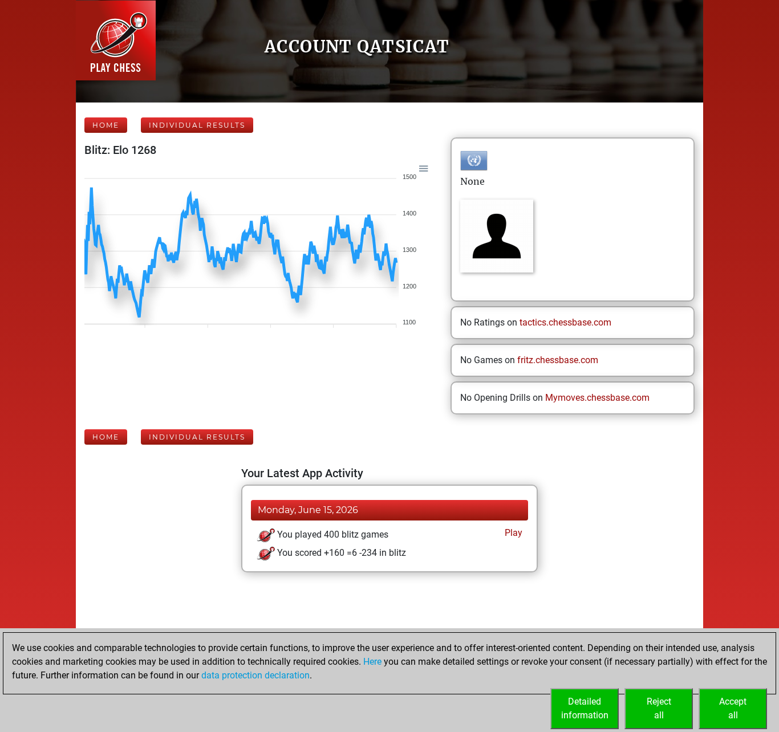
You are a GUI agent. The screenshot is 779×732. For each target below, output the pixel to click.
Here (372, 661)
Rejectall (659, 708)
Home (105, 125)
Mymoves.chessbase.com (597, 397)
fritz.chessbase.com (557, 360)
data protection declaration (255, 675)
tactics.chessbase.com (565, 322)
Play (512, 532)
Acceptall (732, 708)
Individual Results (197, 125)
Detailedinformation (584, 708)
